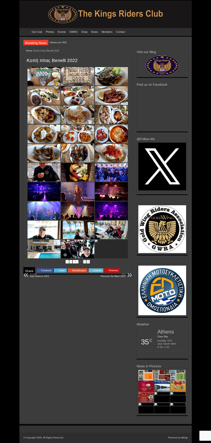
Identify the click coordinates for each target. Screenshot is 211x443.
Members (107, 32)
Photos (50, 32)
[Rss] (164, 438)
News (94, 32)
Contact (120, 32)
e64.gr (184, 437)
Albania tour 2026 (58, 42)
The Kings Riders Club (25, 31)
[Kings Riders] (105, 14)
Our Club (37, 32)
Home (28, 50)
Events (62, 32)
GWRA (73, 32)
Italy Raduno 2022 (39, 275)
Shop (84, 32)
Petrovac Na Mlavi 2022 (113, 275)
